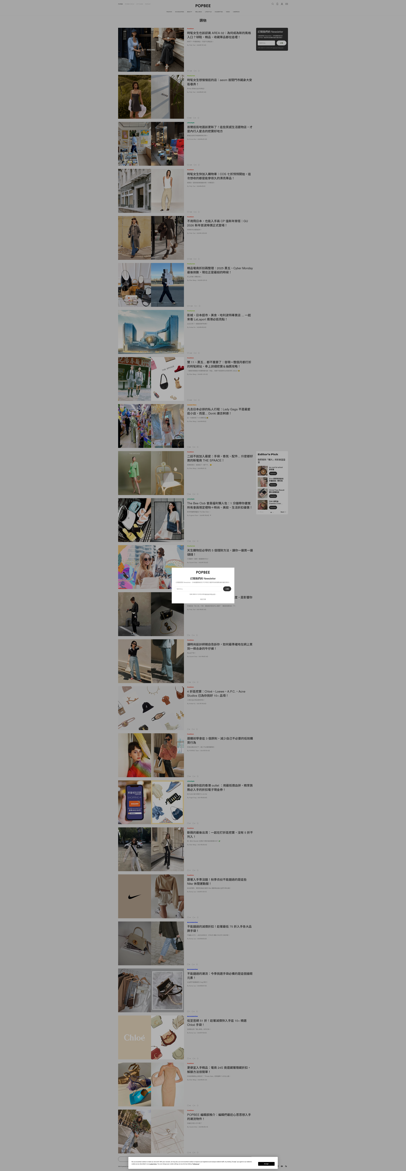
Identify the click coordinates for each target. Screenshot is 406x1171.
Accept (266, 1164)
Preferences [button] (196, 1164)
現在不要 (203, 599)
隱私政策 (213, 594)
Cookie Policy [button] (153, 1164)
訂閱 (227, 589)
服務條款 (207, 594)
